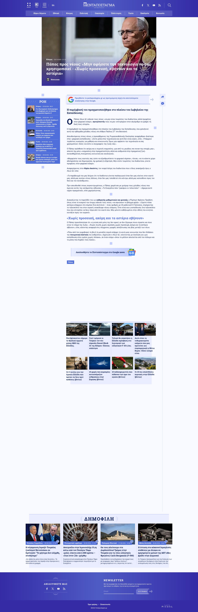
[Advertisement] (111, 295)
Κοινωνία (160, 13)
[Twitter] (148, 5)
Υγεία (130, 13)
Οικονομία (99, 13)
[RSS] (159, 5)
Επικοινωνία (105, 604)
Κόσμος (69, 13)
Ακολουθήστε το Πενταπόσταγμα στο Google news (100, 252)
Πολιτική (84, 13)
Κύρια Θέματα (40, 13)
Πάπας (70, 262)
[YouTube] (154, 5)
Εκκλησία (144, 13)
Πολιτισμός (116, 13)
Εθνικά (56, 13)
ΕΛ (53, 5)
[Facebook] (142, 5)
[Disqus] (111, 419)
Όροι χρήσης (92, 604)
